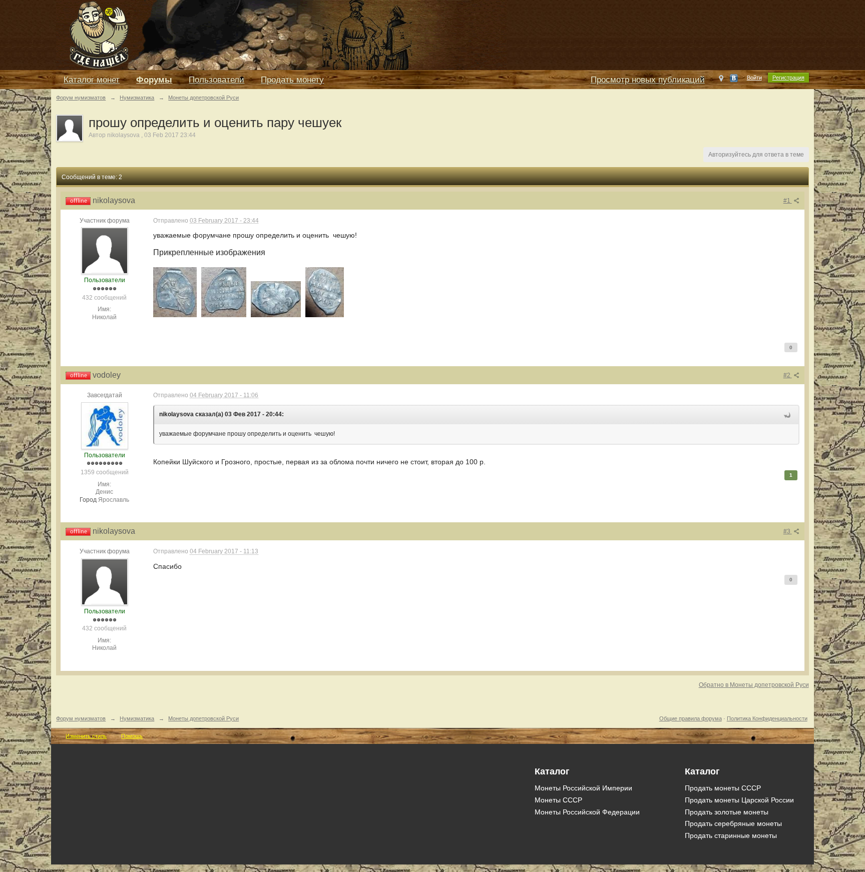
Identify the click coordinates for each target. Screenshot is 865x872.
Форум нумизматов (81, 718)
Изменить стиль (86, 736)
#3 (787, 531)
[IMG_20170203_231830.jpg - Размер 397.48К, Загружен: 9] (324, 292)
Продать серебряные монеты (733, 823)
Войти (754, 78)
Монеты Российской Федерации (587, 812)
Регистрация (788, 78)
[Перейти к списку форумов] (281, 34)
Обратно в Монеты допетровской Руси (754, 684)
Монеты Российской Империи (583, 788)
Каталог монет (92, 80)
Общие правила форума (690, 718)
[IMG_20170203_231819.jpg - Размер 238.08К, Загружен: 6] (276, 299)
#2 (787, 375)
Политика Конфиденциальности (767, 718)
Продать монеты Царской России (739, 800)
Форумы (154, 80)
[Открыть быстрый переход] (721, 80)
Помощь (132, 736)
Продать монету (292, 80)
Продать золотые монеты (726, 812)
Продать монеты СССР (723, 788)
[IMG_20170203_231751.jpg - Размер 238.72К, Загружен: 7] (175, 292)
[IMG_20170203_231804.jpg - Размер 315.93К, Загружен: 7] (223, 292)
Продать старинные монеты (731, 835)
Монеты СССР (558, 800)
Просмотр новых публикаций (648, 80)
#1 (787, 200)
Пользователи (216, 80)
